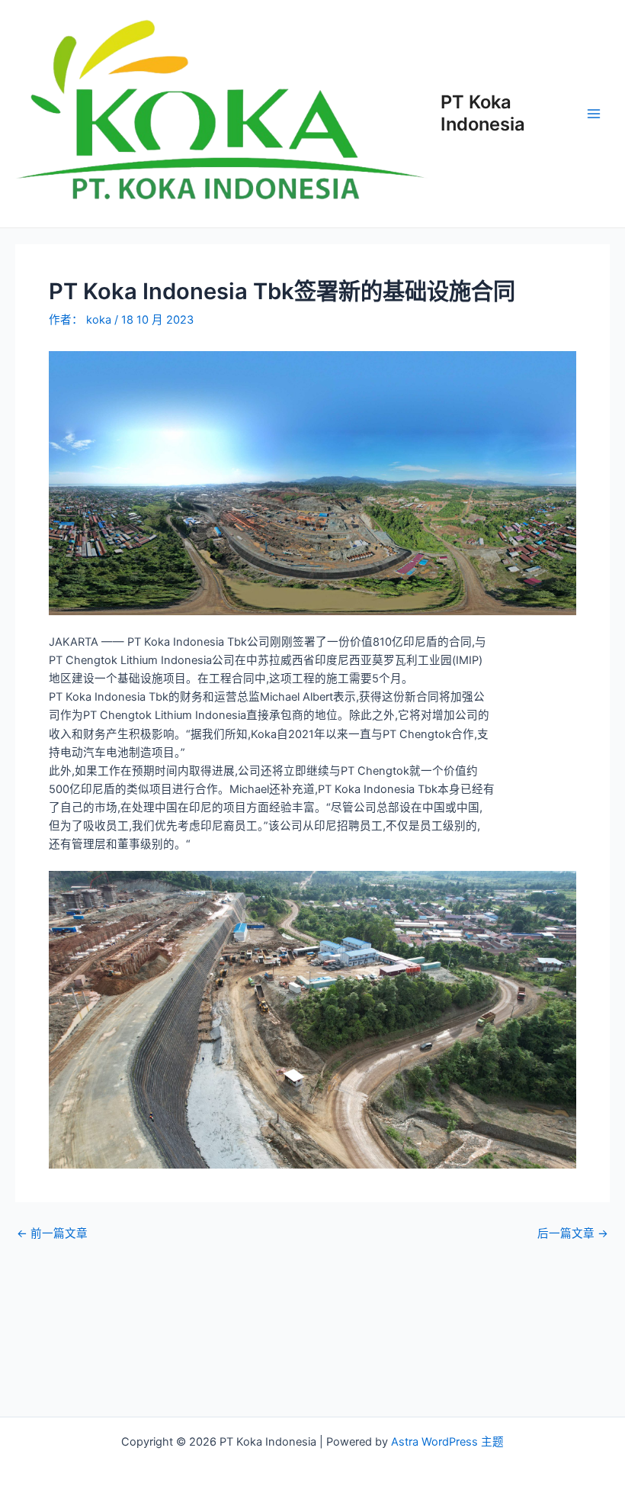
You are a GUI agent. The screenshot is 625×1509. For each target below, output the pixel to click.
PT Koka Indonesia (483, 112)
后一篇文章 (572, 1234)
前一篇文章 (52, 1234)
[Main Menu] (594, 114)
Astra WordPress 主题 (447, 1442)
